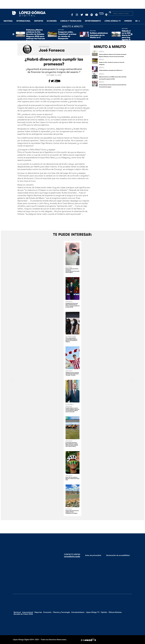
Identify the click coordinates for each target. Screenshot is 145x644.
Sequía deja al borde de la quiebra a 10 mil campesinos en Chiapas (72, 512)
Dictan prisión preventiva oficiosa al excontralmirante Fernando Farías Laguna (72, 270)
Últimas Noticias (115, 612)
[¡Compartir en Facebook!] (49, 81)
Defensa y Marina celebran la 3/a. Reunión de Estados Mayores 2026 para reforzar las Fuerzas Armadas (35, 35)
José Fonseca (52, 50)
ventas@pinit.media (72, 556)
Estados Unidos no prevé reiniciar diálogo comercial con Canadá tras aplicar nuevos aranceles (72, 409)
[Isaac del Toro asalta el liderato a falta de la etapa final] (72, 462)
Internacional (23, 21)
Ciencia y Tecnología (70, 21)
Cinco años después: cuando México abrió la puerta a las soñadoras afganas (71, 339)
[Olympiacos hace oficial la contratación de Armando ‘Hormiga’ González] (72, 357)
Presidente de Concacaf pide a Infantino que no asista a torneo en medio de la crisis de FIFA (72, 305)
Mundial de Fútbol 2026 (23, 614)
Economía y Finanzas (70, 405)
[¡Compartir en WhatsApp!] (54, 81)
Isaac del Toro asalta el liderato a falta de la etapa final (72, 478)
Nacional (8, 21)
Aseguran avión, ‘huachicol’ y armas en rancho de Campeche (67, 35)
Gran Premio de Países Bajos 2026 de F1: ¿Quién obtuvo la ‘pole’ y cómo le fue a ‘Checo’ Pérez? (72, 444)
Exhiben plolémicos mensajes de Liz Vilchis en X (99, 35)
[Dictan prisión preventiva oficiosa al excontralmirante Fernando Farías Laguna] (72, 254)
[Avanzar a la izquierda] (13, 34)
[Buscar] (142, 21)
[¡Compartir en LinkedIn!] (56, 81)
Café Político (44, 47)
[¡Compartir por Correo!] (59, 81)
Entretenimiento (93, 21)
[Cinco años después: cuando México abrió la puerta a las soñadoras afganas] (72, 323)
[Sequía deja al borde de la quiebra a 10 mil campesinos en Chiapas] (72, 496)
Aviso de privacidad (93, 555)
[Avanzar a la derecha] (139, 21)
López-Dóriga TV (113, 21)
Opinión (128, 21)
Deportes (38, 21)
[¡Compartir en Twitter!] (52, 81)
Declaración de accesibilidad (118, 555)
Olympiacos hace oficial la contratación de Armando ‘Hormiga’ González (72, 374)
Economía (52, 21)
